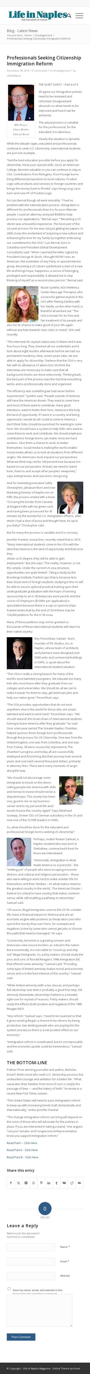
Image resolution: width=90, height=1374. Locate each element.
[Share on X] (18, 1183)
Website (65, 1275)
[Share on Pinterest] (41, 1183)
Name (65, 1247)
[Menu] (77, 15)
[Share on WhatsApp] (33, 1183)
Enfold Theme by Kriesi (66, 1368)
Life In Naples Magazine (36, 1368)
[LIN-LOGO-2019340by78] (37, 15)
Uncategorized (61, 70)
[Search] (67, 15)
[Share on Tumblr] (56, 1183)
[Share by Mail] (79, 1183)
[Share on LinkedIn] (49, 1183)
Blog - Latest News (22, 30)
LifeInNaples (14, 75)
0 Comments (39, 70)
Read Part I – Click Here (22, 1143)
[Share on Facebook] (11, 1183)
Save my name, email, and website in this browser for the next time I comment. (37, 1291)
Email (64, 1261)
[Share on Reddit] (71, 1183)
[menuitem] (67, 15)
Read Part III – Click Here (22, 1157)
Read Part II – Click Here (22, 1150)
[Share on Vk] (64, 1183)
